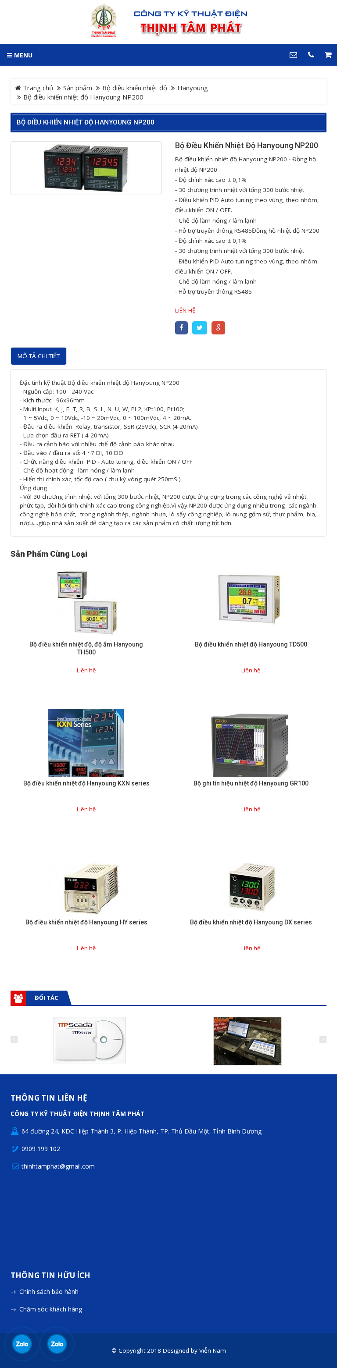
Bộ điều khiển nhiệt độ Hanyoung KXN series (86, 783)
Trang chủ (37, 87)
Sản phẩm (77, 87)
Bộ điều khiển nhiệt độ (134, 87)
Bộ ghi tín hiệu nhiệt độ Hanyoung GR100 (251, 783)
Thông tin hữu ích (50, 1276)
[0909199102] (21, 1343)
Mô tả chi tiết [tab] (39, 356)
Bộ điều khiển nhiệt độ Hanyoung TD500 (251, 644)
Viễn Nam (212, 1350)
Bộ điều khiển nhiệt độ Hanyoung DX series (251, 922)
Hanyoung (192, 87)
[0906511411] (57, 1343)
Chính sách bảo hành (49, 1291)
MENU (22, 55)
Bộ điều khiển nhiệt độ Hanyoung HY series (86, 922)
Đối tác (46, 998)
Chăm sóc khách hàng (50, 1309)
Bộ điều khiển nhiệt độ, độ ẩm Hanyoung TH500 (86, 648)
